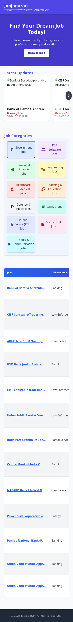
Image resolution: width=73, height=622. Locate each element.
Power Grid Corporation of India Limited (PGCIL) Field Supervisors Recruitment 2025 (28, 516)
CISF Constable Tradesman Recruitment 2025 (28, 390)
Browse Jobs (36, 53)
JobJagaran (16, 5)
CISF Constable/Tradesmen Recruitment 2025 (28, 314)
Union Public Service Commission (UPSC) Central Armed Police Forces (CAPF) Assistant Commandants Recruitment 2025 (28, 415)
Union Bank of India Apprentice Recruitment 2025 (28, 564)
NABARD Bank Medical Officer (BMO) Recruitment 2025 (28, 490)
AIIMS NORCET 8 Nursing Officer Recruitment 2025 (28, 341)
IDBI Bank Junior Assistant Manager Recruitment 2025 (28, 364)
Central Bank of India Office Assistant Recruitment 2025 (28, 464)
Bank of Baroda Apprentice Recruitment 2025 (28, 288)
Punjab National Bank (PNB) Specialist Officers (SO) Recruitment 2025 (28, 540)
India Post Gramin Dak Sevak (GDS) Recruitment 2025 (28, 440)
